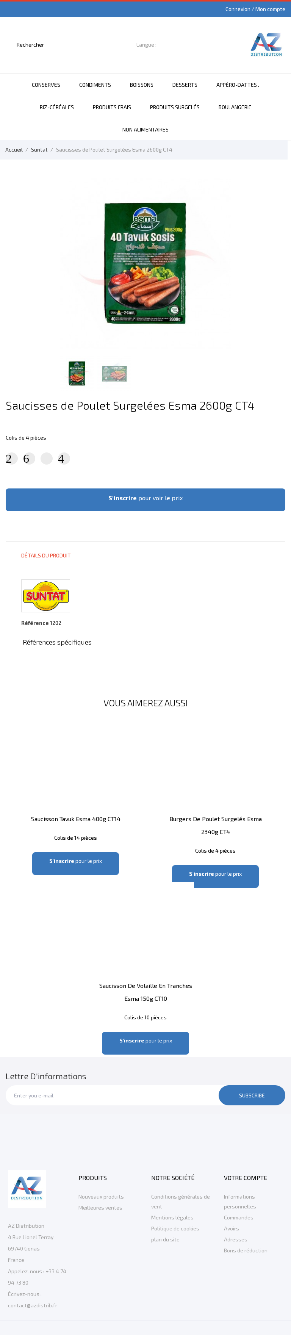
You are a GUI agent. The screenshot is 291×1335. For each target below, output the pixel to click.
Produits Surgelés (175, 107)
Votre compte (245, 1177)
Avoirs (231, 1228)
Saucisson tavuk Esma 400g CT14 (75, 818)
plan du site (165, 1239)
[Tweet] (29, 458)
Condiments (95, 84)
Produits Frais (112, 107)
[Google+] (47, 458)
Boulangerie (235, 107)
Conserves (46, 84)
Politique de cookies (175, 1228)
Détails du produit (46, 555)
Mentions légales (172, 1217)
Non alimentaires (145, 129)
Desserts (184, 84)
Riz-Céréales (57, 107)
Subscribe (252, 1095)
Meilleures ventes (100, 1207)
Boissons (141, 84)
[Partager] (12, 458)
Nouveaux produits (101, 1196)
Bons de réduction (246, 1250)
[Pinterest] (64, 458)
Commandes (238, 1217)
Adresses (235, 1239)
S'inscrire (122, 497)
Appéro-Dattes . (237, 84)
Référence (35, 623)
